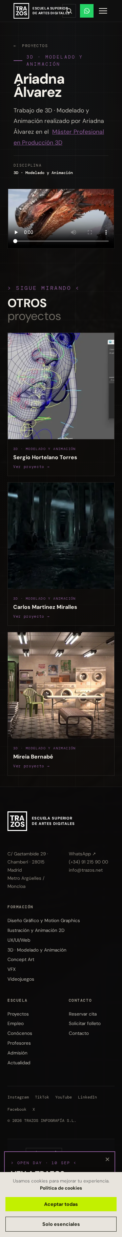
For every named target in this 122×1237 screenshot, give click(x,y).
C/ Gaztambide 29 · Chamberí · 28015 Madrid (27, 862)
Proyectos (18, 1014)
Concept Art (20, 959)
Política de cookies (61, 1188)
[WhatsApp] (87, 11)
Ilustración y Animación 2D (35, 930)
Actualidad (18, 1063)
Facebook (16, 1109)
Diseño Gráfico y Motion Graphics (43, 920)
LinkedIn (87, 1097)
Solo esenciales (61, 1224)
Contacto (79, 1033)
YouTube (63, 1097)
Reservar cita (83, 1014)
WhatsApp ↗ (82, 854)
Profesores (19, 1043)
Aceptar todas (61, 1204)
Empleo (15, 1023)
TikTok (42, 1097)
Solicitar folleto (85, 1023)
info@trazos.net (86, 870)
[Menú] (103, 11)
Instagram (18, 1097)
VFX (11, 969)
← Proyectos (31, 45)
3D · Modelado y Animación (54, 60)
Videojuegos (20, 979)
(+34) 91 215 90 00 (88, 862)
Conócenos (19, 1033)
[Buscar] (69, 11)
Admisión (17, 1053)
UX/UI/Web (18, 940)
